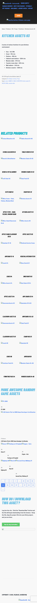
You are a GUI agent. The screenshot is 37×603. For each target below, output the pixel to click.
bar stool (6, 81)
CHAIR (14, 81)
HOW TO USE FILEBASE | (19, 6)
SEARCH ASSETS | (25, 3)
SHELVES (4, 83)
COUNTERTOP (19, 81)
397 (16, 485)
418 (29, 485)
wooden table (12, 83)
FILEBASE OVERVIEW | (7, 6)
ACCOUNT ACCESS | (22, 8)
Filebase (8, 29)
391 (23, 481)
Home (3, 29)
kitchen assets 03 (26, 81)
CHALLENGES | (14, 8)
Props (16, 29)
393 (32, 481)
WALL (7, 83)
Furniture (21, 29)
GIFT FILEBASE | (6, 8)
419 (33, 485)
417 (24, 485)
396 (12, 485)
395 (7, 485)
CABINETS (10, 81)
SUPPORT (30, 8)
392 (28, 481)
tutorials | (29, 6)
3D (12, 29)
